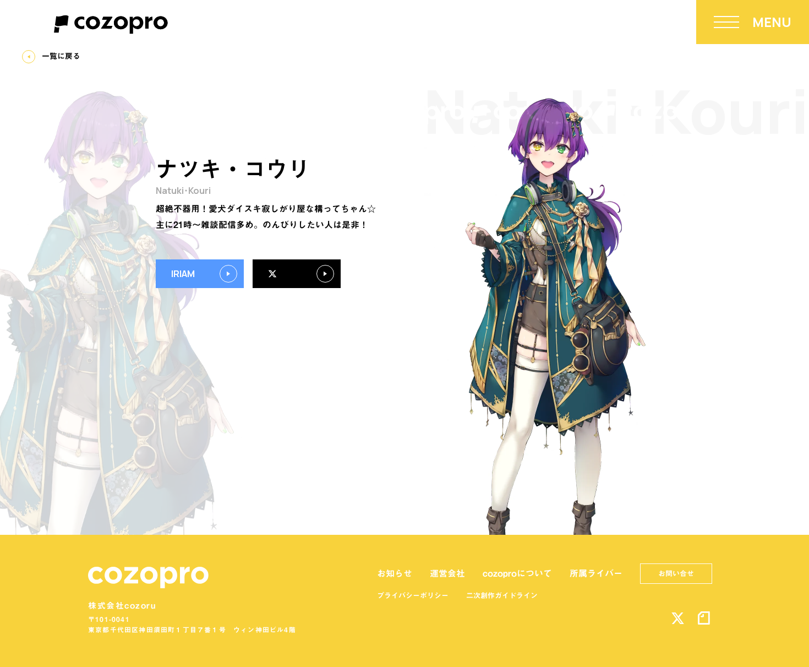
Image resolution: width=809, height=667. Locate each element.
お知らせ (394, 573)
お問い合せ (676, 573)
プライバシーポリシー (413, 595)
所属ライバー (596, 573)
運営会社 (447, 573)
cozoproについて (517, 573)
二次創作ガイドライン (502, 595)
